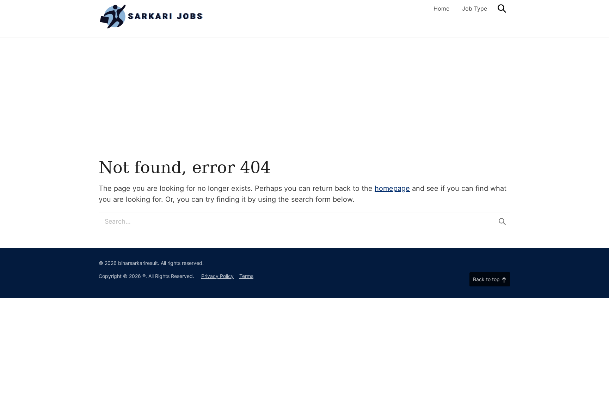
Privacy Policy (217, 276)
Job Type (474, 8)
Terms (246, 276)
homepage (392, 188)
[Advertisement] (304, 107)
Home (441, 8)
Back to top (486, 279)
